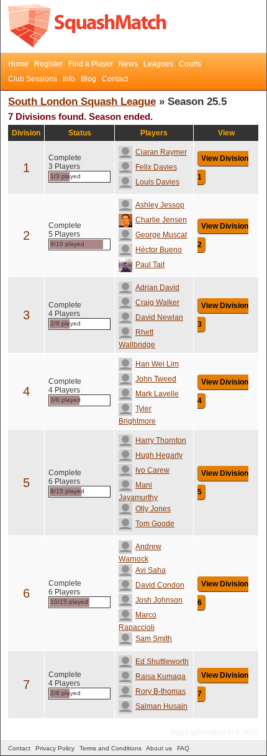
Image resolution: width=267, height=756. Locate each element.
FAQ (183, 748)
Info (69, 79)
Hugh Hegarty (159, 455)
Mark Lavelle (157, 393)
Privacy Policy (55, 748)
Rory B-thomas (160, 691)
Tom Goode (154, 523)
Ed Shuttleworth (162, 661)
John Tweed (155, 379)
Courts (190, 64)
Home (18, 64)
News (128, 64)
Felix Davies (156, 167)
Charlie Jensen (161, 220)
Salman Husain (161, 706)
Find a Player (90, 64)
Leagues (158, 64)
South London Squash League (82, 101)
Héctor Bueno (158, 249)
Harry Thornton (160, 440)
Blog (88, 79)
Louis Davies (157, 182)
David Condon (159, 585)
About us (159, 748)
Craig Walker (157, 302)
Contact (115, 79)
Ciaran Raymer (161, 152)
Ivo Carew (152, 470)
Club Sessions (32, 79)
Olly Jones (153, 508)
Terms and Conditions (110, 748)
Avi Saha (150, 570)
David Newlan (159, 317)
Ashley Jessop (159, 205)
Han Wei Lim (157, 364)
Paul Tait (150, 264)
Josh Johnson (159, 600)
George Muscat (161, 234)
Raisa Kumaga (160, 676)
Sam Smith (153, 638)
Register (48, 64)
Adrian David (157, 287)
